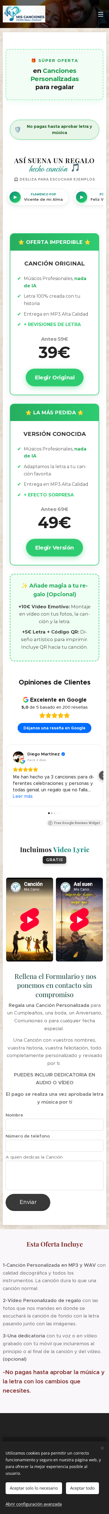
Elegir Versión (54, 547)
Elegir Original (55, 377)
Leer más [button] (23, 796)
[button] (5, 775)
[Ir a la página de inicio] (26, 14)
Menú (100, 14)
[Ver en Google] (18, 756)
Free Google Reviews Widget (77, 823)
